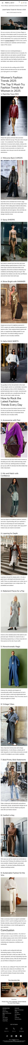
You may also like (14, 980)
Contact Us (17, 1017)
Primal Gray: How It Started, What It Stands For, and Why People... (14, 1002)
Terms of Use (5, 1017)
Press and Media (18, 1019)
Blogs (4, 1016)
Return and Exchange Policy (7, 1014)
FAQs (16, 1016)
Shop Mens (17, 1012)
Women (6, 5)
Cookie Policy (5, 1020)
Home (2, 5)
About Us (4, 1010)
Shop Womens (17, 1014)
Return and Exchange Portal (19, 1010)
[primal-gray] (23, 2)
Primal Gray (9, 2)
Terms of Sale (5, 1019)
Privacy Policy (5, 1011)
